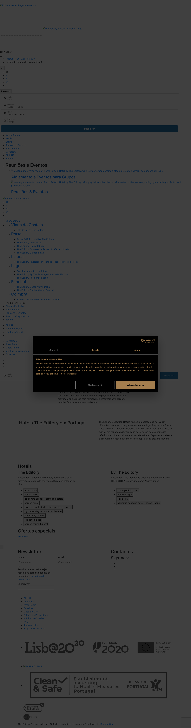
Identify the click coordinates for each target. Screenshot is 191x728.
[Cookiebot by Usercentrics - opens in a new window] (143, 341)
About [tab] (137, 350)
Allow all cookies (135, 385)
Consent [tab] (53, 350)
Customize (93, 385)
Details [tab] (95, 350)
